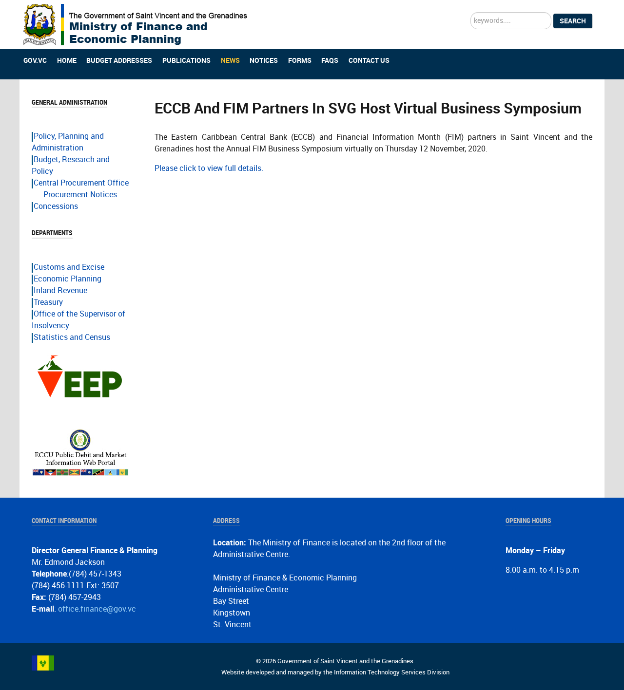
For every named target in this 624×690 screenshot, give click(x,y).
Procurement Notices (80, 194)
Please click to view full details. (209, 168)
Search (573, 21)
